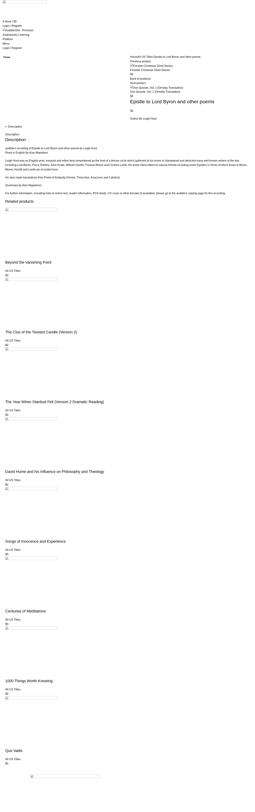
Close (6, 57)
